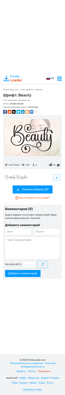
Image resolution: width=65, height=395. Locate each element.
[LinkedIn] (23, 112)
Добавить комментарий (22, 273)
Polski (15, 383)
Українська (33, 378)
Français (54, 378)
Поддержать (44, 371)
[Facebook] (5, 112)
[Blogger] (27, 112)
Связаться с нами (32, 389)
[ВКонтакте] (31, 112)
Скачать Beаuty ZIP (35, 189)
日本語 (41, 383)
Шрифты (21, 371)
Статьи (31, 371)
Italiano (33, 383)
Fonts (16, 78)
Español (45, 378)
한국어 (50, 383)
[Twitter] (18, 112)
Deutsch (23, 383)
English (22, 378)
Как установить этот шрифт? (34, 198)
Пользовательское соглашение (26, 363)
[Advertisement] (32, 36)
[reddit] (9, 112)
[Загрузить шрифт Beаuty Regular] (57, 177)
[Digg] (14, 112)
